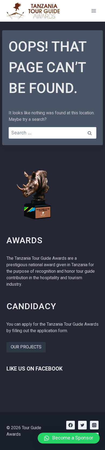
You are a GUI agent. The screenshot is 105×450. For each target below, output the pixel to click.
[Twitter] (82, 425)
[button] (69, 438)
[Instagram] (94, 425)
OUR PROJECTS (26, 347)
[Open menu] (94, 10)
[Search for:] (52, 133)
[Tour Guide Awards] (33, 11)
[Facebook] (70, 425)
